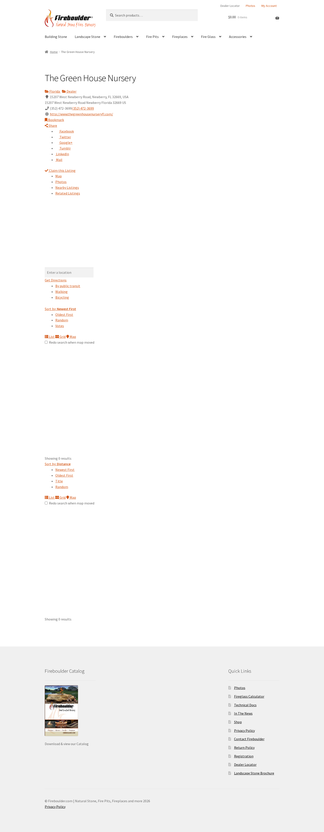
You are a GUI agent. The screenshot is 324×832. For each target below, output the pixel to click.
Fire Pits (152, 36)
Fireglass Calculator (249, 696)
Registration (243, 756)
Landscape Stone (87, 36)
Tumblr (65, 148)
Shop (238, 722)
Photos (250, 6)
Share (52, 125)
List (51, 336)
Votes (59, 326)
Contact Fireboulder (249, 739)
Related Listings (67, 193)
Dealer (71, 91)
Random (61, 320)
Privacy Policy (244, 730)
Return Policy (244, 747)
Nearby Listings (67, 187)
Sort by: (60, 309)
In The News (243, 713)
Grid (62, 336)
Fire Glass (208, 36)
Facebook (66, 131)
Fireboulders (123, 36)
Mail (58, 159)
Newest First (64, 469)
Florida (55, 91)
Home (54, 52)
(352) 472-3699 (83, 108)
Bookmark (55, 120)
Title (59, 481)
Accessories (237, 36)
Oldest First (64, 314)
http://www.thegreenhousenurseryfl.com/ (81, 114)
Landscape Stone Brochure (254, 773)
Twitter (65, 137)
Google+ (66, 142)
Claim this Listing (62, 170)
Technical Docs (245, 705)
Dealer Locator (230, 6)
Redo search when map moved (71, 342)
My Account (269, 6)
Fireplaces (180, 36)
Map (58, 176)
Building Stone (56, 36)
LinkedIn (62, 154)
